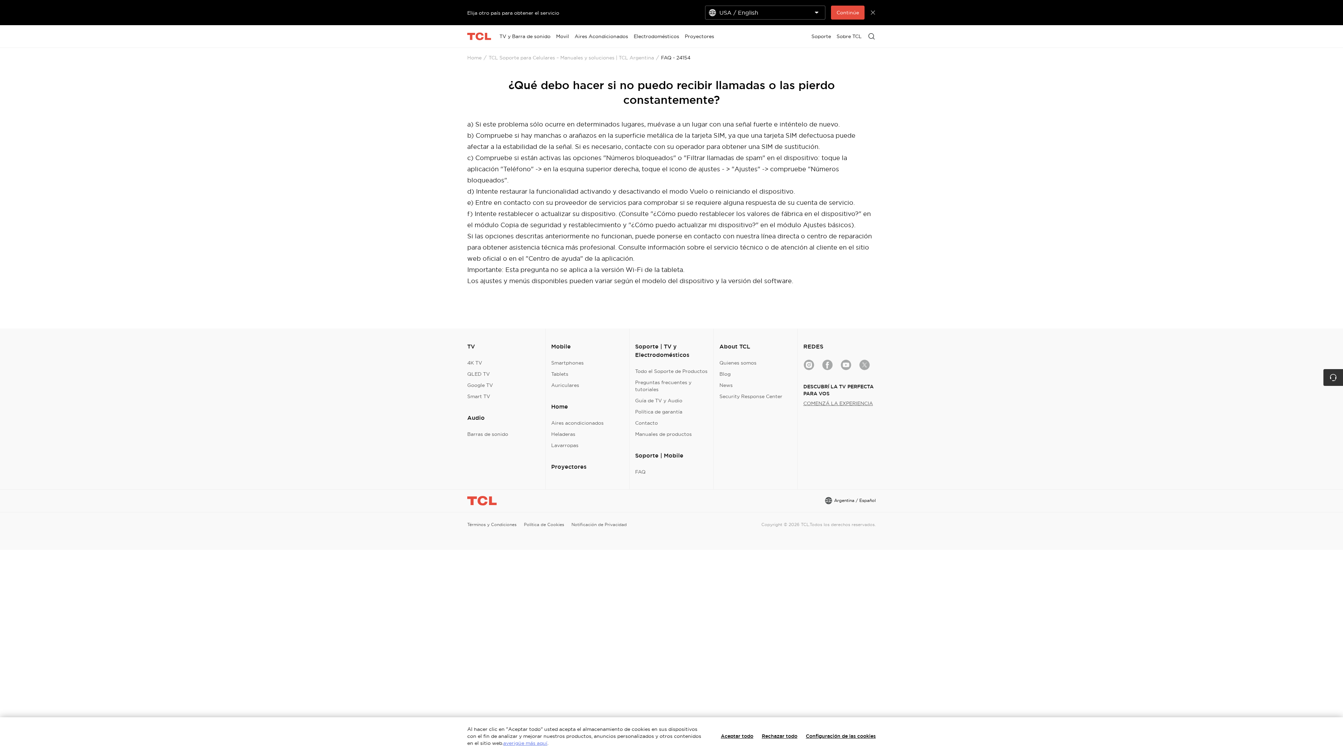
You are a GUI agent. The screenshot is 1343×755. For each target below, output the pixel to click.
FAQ (640, 472)
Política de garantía (658, 412)
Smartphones (567, 363)
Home (474, 58)
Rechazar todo (779, 736)
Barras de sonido (487, 434)
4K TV (474, 363)
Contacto (646, 423)
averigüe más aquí (525, 743)
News (726, 385)
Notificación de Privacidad (599, 524)
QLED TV (478, 374)
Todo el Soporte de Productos (671, 371)
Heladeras (563, 434)
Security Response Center (750, 396)
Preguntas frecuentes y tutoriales (663, 386)
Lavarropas (564, 445)
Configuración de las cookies (841, 736)
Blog (725, 374)
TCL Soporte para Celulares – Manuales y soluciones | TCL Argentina (571, 58)
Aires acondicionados (577, 423)
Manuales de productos (663, 434)
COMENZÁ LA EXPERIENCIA (838, 403)
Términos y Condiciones (492, 524)
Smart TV (478, 396)
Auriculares (565, 385)
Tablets (559, 374)
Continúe (848, 12)
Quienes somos (737, 363)
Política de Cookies (544, 524)
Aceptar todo (737, 736)
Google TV (480, 385)
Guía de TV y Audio (658, 400)
